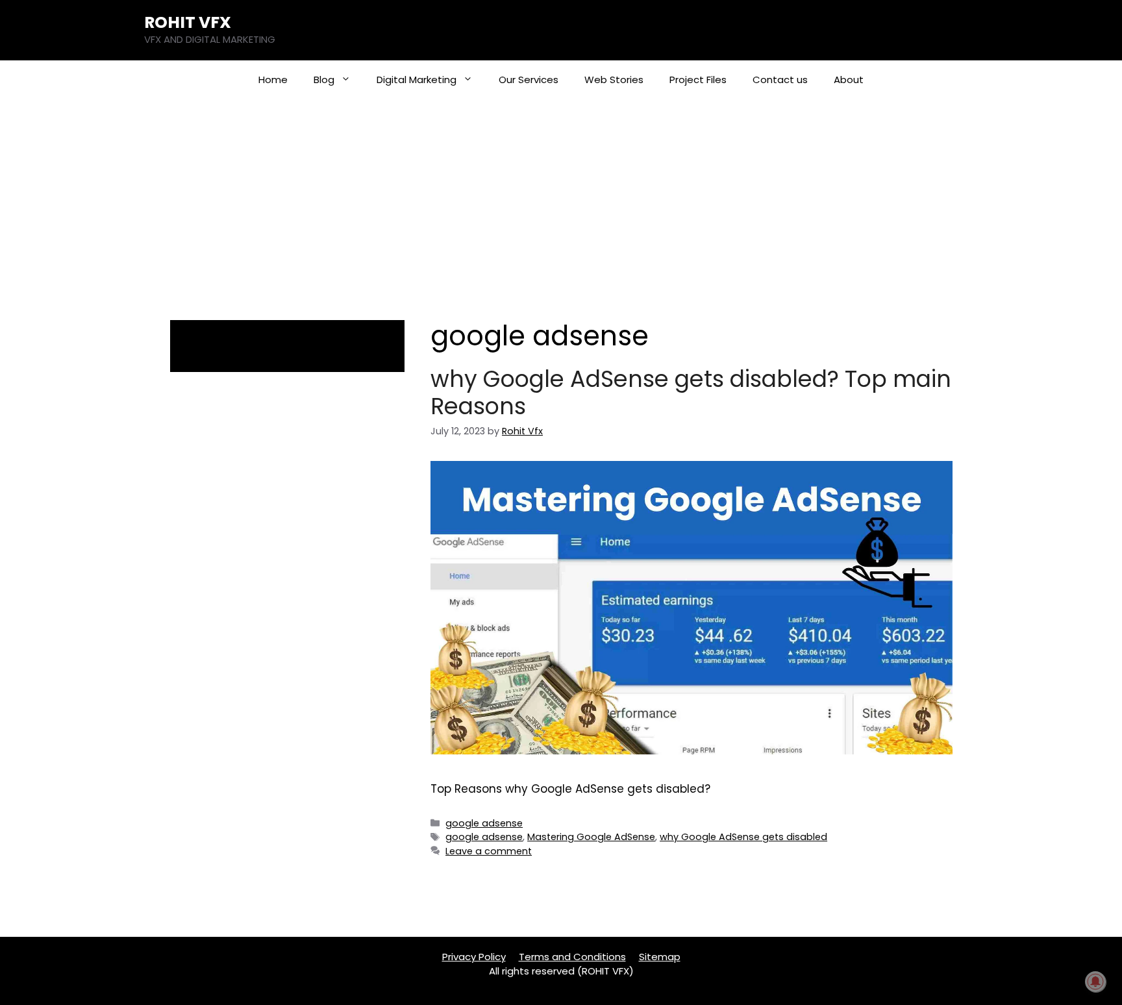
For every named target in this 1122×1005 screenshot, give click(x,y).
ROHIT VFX (187, 22)
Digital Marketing (416, 79)
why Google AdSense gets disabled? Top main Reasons (690, 392)
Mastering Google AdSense (591, 836)
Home (273, 79)
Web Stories (613, 79)
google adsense (484, 823)
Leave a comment (488, 851)
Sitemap (659, 956)
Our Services (528, 79)
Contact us (780, 79)
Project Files (698, 79)
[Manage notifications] (1095, 981)
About (849, 79)
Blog (324, 79)
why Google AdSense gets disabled (743, 836)
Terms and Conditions (572, 956)
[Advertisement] (561, 197)
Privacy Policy (474, 956)
